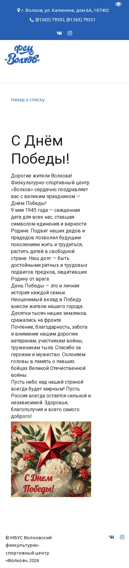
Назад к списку (27, 99)
